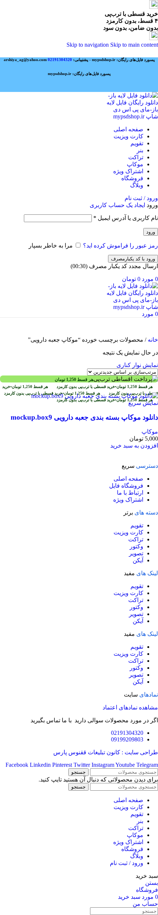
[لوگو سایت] (131, 116)
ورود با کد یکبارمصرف (133, 258)
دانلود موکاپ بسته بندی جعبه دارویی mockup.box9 (84, 417)
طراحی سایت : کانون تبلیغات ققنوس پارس (105, 752)
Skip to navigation (88, 45)
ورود (150, 232)
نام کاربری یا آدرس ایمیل (125, 218)
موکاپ (149, 431)
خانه (152, 340)
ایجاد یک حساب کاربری (117, 205)
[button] (134, 445)
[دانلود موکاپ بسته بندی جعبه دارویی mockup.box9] (94, 396)
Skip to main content (134, 45)
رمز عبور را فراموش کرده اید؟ (120, 245)
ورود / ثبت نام (126, 863)
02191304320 (60, 59)
